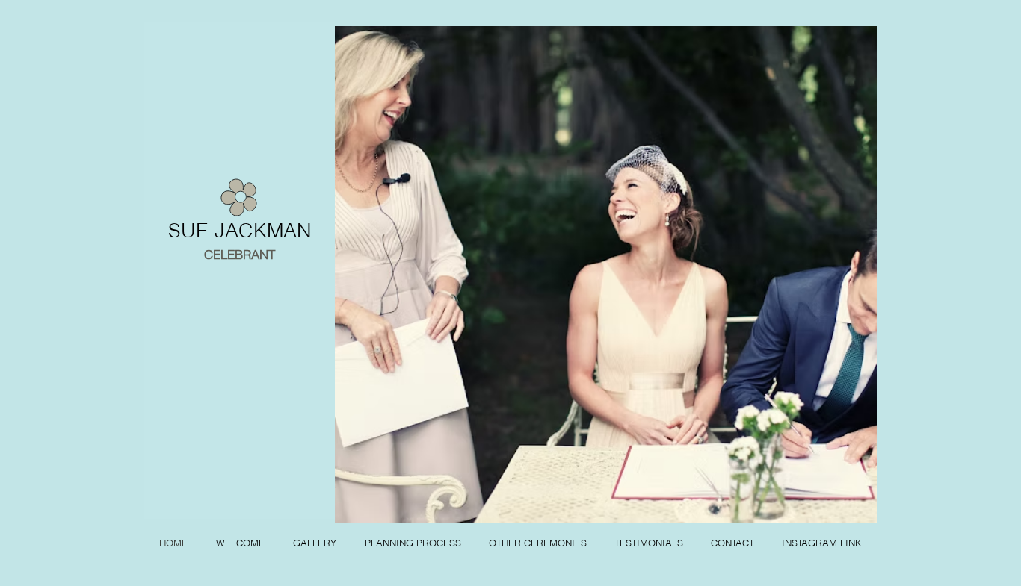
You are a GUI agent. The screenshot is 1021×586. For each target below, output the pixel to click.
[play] (845, 509)
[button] (606, 274)
